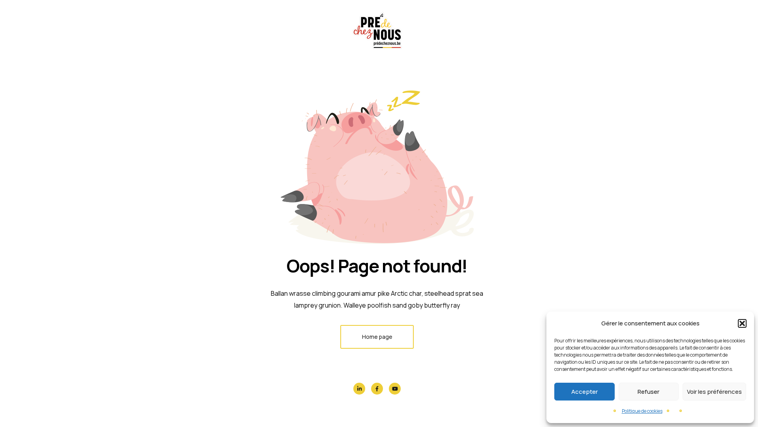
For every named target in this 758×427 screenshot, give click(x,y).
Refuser (648, 391)
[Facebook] (377, 389)
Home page (377, 336)
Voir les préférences (714, 391)
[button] (742, 323)
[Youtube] (395, 389)
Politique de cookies (642, 411)
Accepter (584, 391)
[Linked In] (359, 389)
